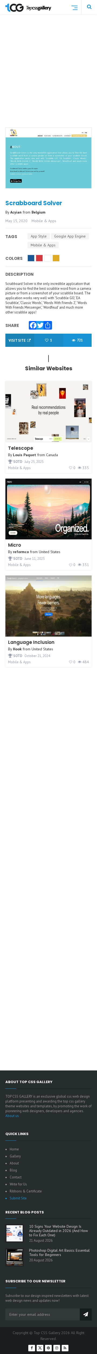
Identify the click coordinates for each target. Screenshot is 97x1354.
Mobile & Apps (44, 220)
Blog (13, 1170)
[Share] (46, 324)
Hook (17, 649)
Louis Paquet (24, 454)
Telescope (20, 448)
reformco (21, 551)
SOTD (17, 461)
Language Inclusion (31, 642)
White (47, 258)
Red (39, 258)
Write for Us (18, 1184)
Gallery (15, 1156)
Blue (30, 258)
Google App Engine (70, 236)
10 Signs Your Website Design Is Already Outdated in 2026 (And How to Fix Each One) (58, 1230)
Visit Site (17, 340)
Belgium (39, 212)
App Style (39, 236)
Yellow (56, 258)
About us (12, 1116)
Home (14, 1149)
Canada (52, 454)
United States (49, 551)
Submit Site (18, 1198)
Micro (14, 545)
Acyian (16, 212)
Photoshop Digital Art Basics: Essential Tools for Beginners (59, 1252)
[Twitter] (39, 324)
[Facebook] (32, 324)
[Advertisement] (48, 77)
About (14, 1163)
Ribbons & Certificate (26, 1191)
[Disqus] (48, 852)
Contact (16, 1177)
